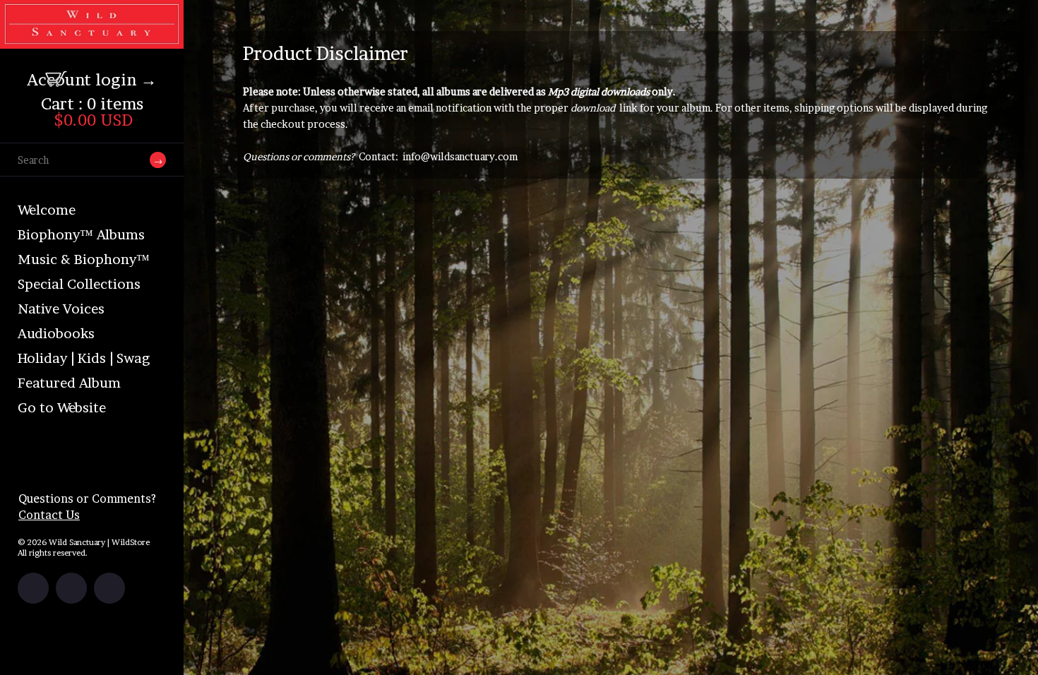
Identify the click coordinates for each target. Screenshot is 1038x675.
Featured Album (69, 383)
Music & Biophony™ (84, 259)
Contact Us (49, 515)
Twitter (71, 588)
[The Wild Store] (92, 39)
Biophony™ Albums (81, 235)
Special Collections (79, 284)
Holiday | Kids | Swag (84, 358)
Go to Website (62, 408)
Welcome (47, 210)
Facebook (33, 588)
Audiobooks (56, 333)
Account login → (92, 80)
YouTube (109, 588)
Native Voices (61, 309)
